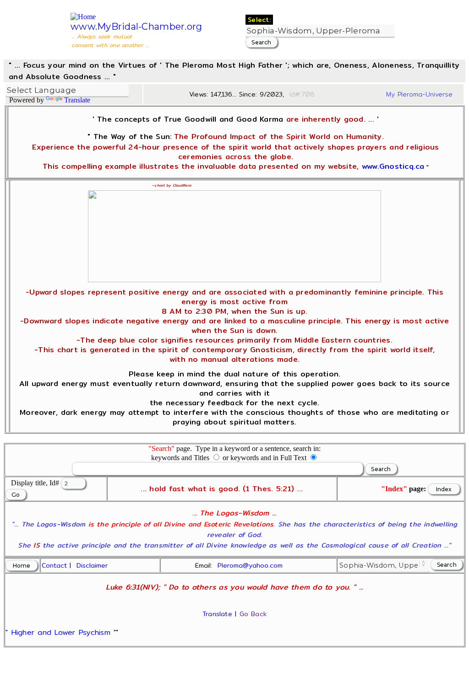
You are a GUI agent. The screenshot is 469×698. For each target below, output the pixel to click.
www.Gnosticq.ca (393, 166)
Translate (77, 100)
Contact (54, 565)
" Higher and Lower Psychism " (60, 632)
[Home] (83, 17)
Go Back (253, 614)
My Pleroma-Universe (419, 94)
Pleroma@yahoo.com (250, 565)
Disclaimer (92, 565)
